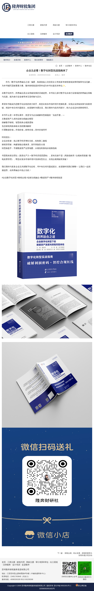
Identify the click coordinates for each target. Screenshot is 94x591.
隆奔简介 (7, 60)
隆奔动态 (88, 66)
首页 (60, 66)
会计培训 (16, 565)
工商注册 (11, 562)
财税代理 (21, 562)
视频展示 (49, 60)
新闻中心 (27, 60)
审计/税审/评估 (42, 562)
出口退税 (54, 562)
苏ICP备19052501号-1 (62, 586)
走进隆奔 (68, 66)
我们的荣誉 (38, 60)
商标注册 (30, 562)
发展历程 (17, 60)
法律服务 (7, 565)
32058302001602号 (47, 589)
